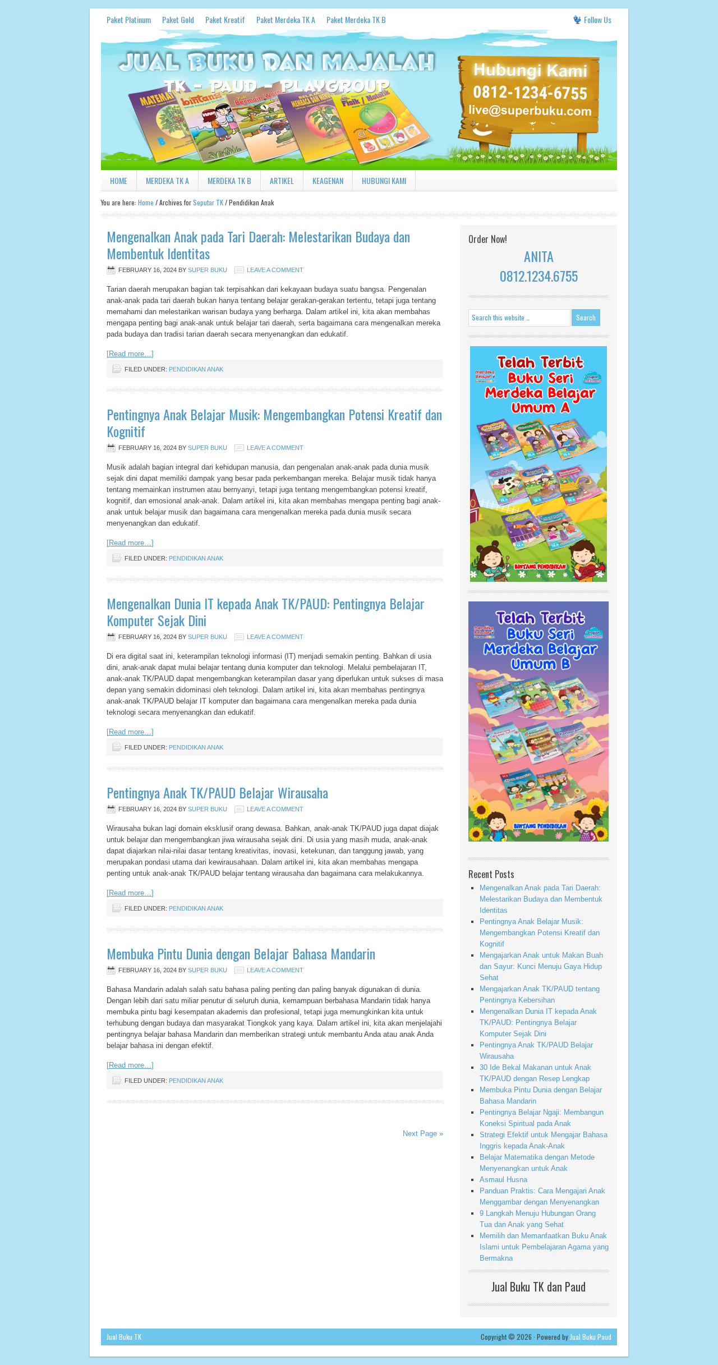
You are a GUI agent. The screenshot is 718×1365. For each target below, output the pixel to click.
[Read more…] (130, 354)
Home (118, 180)
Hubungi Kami (384, 180)
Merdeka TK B (229, 180)
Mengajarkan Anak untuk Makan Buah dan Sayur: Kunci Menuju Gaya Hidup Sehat (541, 966)
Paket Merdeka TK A (285, 19)
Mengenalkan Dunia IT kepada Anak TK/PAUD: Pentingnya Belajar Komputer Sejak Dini (266, 611)
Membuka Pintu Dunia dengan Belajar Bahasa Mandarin (241, 953)
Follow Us (597, 19)
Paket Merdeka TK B (356, 19)
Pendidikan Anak (196, 369)
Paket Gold (178, 19)
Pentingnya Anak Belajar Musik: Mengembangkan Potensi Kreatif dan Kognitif (274, 422)
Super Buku (207, 269)
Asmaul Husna (503, 1179)
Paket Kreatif (225, 19)
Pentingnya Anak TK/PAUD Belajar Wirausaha (217, 792)
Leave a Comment (275, 269)
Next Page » (423, 1133)
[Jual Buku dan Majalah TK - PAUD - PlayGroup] (358, 167)
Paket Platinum (129, 19)
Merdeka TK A (167, 180)
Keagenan (327, 180)
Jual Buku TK (124, 1336)
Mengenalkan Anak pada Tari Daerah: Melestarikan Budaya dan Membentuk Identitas (258, 244)
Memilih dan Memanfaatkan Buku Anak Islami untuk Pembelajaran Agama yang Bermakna (544, 1246)
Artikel (282, 180)
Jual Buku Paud (590, 1336)
